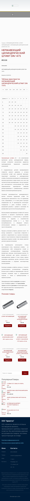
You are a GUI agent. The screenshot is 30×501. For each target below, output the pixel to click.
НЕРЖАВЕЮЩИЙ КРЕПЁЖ (12, 43)
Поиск (25, 373)
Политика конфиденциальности (10, 440)
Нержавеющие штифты (8, 158)
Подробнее (8, 325)
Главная (3, 43)
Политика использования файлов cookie (13, 443)
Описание (4, 65)
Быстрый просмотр (8, 312)
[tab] (15, 65)
